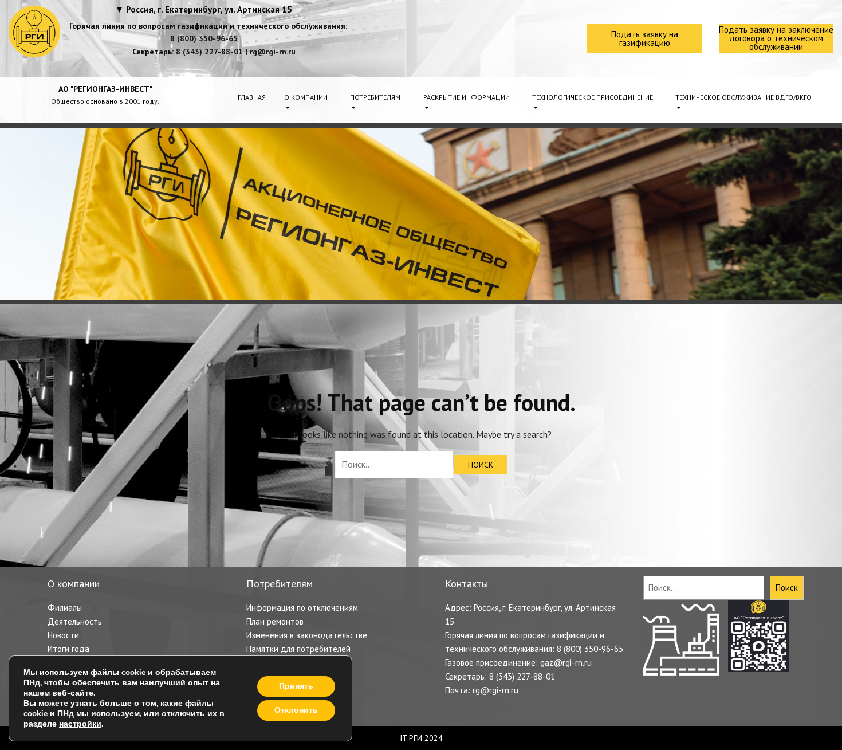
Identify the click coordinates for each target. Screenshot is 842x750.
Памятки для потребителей (298, 648)
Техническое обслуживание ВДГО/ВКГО (743, 97)
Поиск (787, 587)
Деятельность (75, 621)
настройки (80, 724)
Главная (252, 97)
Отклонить (296, 710)
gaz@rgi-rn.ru (566, 662)
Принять (296, 686)
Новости (63, 635)
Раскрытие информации (466, 97)
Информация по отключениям (302, 607)
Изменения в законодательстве (306, 635)
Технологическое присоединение (592, 97)
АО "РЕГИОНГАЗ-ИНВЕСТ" (105, 89)
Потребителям (375, 97)
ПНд (65, 713)
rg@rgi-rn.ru (273, 51)
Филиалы (65, 607)
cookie (35, 713)
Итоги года (68, 648)
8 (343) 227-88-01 (209, 51)
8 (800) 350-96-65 (204, 38)
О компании (306, 97)
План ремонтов (275, 621)
